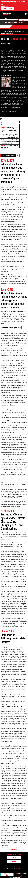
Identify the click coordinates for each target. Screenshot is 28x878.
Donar (11, 17)
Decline (10, 9)
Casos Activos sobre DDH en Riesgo (21, 874)
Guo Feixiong (12, 451)
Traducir (25, 20)
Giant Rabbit (18, 869)
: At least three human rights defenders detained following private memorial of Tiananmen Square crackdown (9, 136)
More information (4, 6)
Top (1, 122)
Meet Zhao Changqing (8, 111)
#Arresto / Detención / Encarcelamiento (18, 848)
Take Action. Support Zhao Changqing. (13, 31)
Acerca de (17, 17)
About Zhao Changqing (14, 30)
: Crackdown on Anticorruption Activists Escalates (9, 146)
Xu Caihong (20, 313)
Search (24, 17)
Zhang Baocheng (10, 313)
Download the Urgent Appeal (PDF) (11, 328)
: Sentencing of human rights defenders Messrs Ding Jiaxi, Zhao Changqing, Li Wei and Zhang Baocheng (10, 141)
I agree (4, 9)
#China (8, 848)
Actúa (14, 861)
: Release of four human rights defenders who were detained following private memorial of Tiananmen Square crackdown (9, 129)
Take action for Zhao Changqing (7, 33)
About (2, 124)
